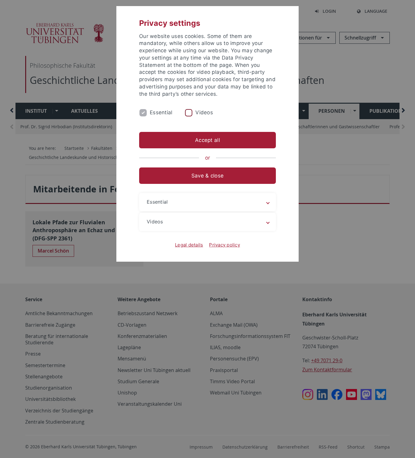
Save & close (207, 176)
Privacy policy (224, 245)
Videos (204, 112)
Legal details (189, 245)
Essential (161, 112)
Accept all (207, 140)
